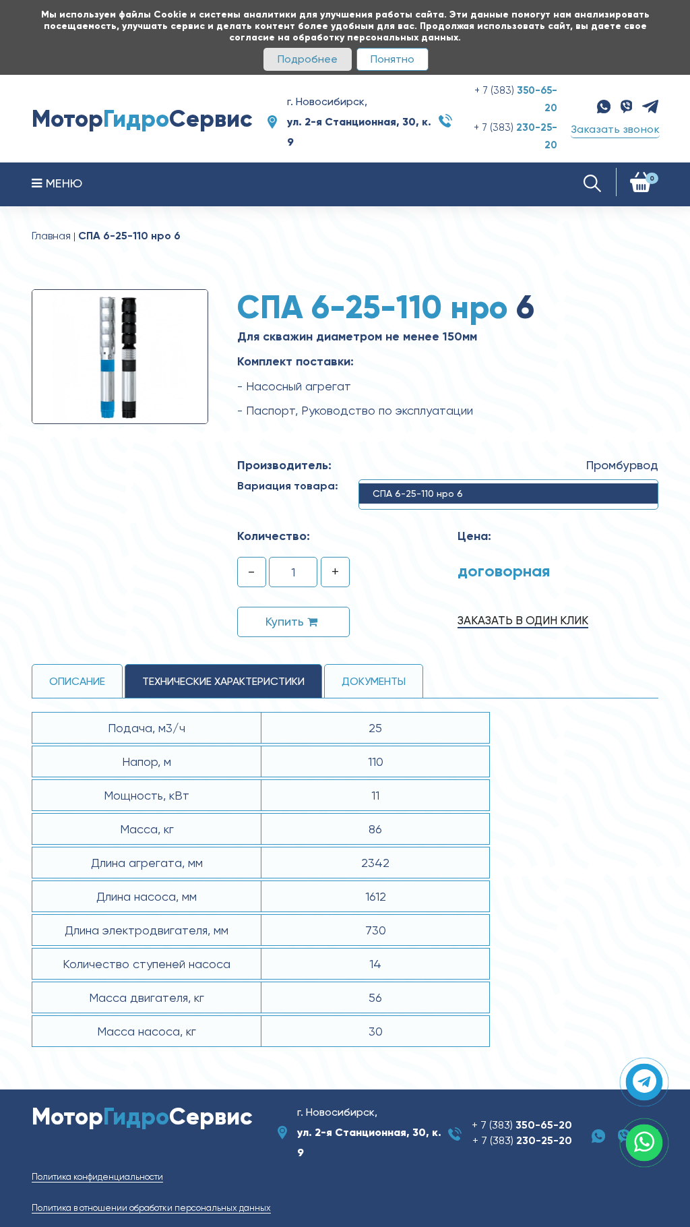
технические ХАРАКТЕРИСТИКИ (223, 681)
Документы (374, 681)
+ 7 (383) (522, 1124)
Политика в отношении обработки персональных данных (151, 1208)
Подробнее (308, 59)
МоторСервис (142, 118)
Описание (77, 681)
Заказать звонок (615, 129)
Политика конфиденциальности (97, 1177)
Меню (62, 183)
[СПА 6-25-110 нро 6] (120, 356)
